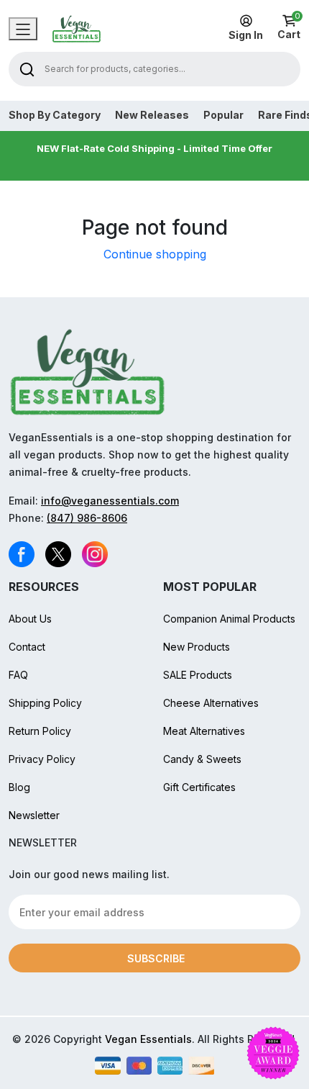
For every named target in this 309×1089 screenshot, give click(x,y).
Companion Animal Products (229, 619)
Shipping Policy (45, 703)
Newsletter (34, 815)
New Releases (152, 115)
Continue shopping (154, 254)
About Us (30, 619)
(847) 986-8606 (87, 518)
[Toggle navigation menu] (23, 28)
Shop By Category (55, 115)
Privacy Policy (42, 759)
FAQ (18, 675)
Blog (19, 787)
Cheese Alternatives (211, 703)
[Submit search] (27, 68)
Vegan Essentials (148, 1039)
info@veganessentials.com (110, 500)
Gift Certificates (199, 787)
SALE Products (197, 675)
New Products (196, 647)
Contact (27, 647)
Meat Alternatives (204, 731)
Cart (288, 27)
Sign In (246, 35)
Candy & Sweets (202, 759)
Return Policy (40, 731)
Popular (223, 115)
